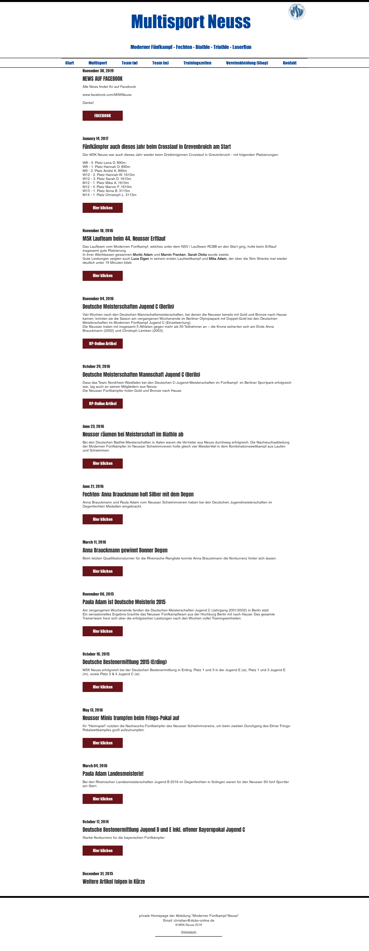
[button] (103, 116)
